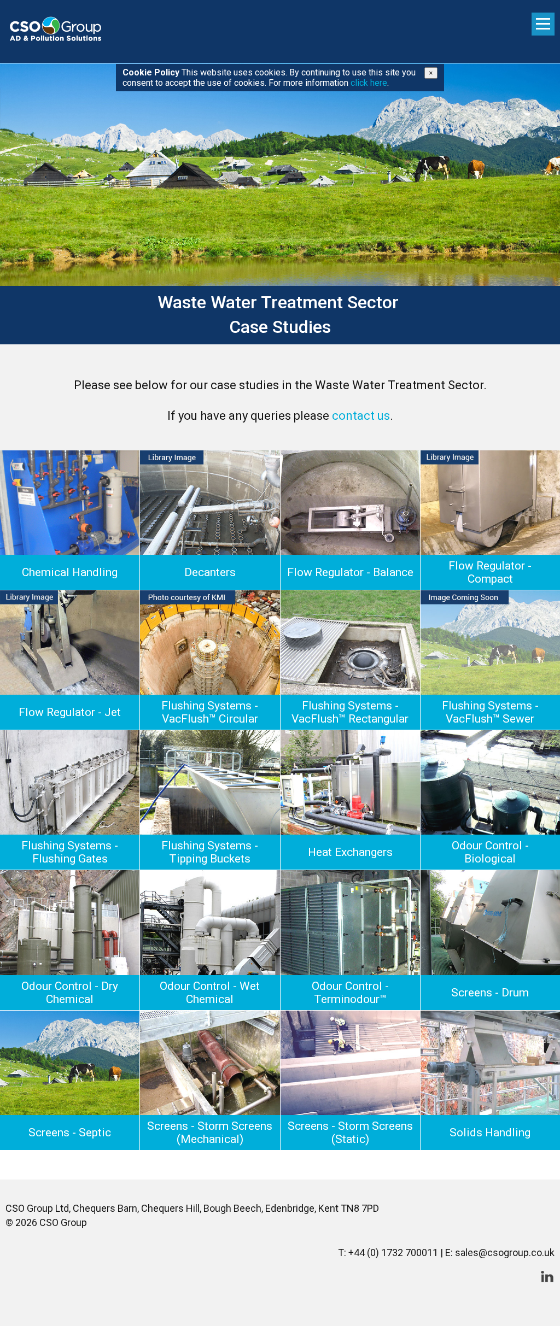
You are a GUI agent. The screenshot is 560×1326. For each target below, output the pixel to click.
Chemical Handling (70, 572)
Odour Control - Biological (490, 852)
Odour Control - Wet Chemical (210, 992)
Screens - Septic (69, 1132)
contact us (361, 416)
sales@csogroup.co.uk (505, 1252)
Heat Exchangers (350, 852)
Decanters (210, 572)
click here (369, 83)
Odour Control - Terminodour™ (350, 992)
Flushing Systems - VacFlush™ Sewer (490, 712)
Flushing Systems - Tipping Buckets (209, 852)
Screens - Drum (490, 992)
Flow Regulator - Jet (70, 712)
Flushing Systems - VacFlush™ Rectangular (350, 712)
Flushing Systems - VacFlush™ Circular (209, 712)
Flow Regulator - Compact (490, 572)
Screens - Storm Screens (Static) (350, 1132)
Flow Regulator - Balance (350, 572)
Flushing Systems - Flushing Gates (69, 852)
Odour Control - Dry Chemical (69, 992)
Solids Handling (490, 1132)
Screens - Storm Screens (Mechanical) (209, 1132)
